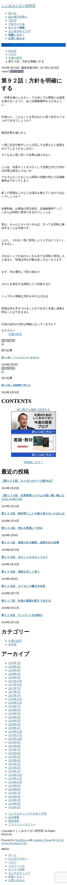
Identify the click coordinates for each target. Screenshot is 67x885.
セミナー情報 (16, 869)
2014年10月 (15, 782)
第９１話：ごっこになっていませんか (20, 357)
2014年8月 (14, 789)
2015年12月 (15, 731)
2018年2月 (14, 673)
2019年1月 (14, 663)
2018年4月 (14, 666)
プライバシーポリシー (22, 824)
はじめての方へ (17, 858)
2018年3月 (14, 670)
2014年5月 (14, 800)
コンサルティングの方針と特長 (27, 813)
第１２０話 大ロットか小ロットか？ (24, 557)
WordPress (21, 840)
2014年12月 (15, 774)
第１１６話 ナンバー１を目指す (22, 615)
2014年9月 (14, 785)
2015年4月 (14, 760)
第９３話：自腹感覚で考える (15, 385)
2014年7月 (14, 792)
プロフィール (16, 865)
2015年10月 (15, 738)
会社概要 (13, 817)
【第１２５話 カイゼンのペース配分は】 (27, 480)
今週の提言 (17, 71)
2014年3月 (14, 807)
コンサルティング (19, 873)
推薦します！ (16, 876)
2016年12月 (15, 699)
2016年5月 (14, 713)
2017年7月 (14, 688)
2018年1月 (14, 677)
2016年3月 (14, 720)
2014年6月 (14, 796)
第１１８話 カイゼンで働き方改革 (23, 586)
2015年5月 (14, 756)
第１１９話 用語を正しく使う (20, 571)
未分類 (12, 644)
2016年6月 (14, 709)
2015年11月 (15, 735)
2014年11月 (15, 778)
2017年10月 (15, 684)
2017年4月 (14, 691)
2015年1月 (14, 771)
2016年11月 (15, 702)
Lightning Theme (42, 840)
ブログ (12, 862)
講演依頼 (13, 820)
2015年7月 (14, 749)
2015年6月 (14, 753)
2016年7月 (14, 706)
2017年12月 (15, 681)
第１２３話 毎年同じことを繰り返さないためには (33, 513)
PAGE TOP (62, 855)
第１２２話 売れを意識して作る (22, 528)
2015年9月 (14, 742)
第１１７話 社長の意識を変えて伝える (26, 600)
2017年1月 (14, 695)
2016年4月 (14, 717)
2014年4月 (14, 803)
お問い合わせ (16, 880)
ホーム (12, 855)
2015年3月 (14, 764)
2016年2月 (14, 724)
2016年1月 (14, 727)
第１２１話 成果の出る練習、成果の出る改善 (30, 542)
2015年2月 (14, 767)
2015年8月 (14, 746)
